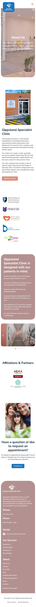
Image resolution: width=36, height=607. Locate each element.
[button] (32, 4)
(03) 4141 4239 (8, 514)
